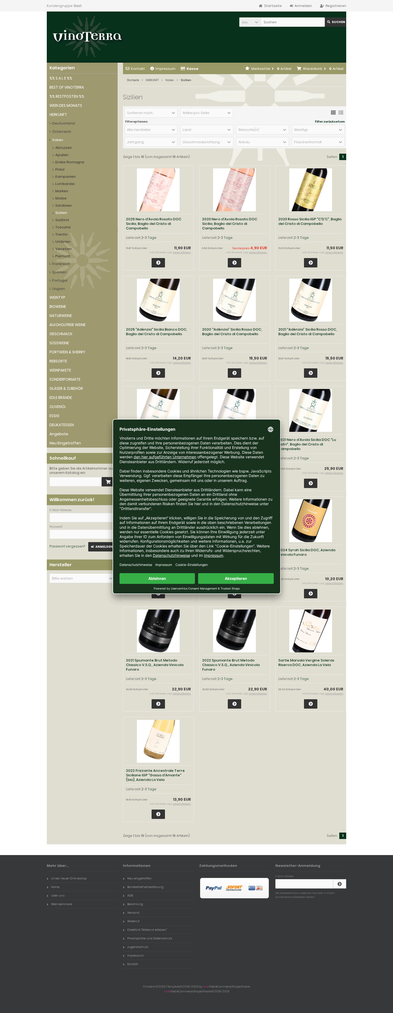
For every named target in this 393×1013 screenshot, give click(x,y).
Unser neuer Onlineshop (69, 878)
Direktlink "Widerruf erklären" (147, 930)
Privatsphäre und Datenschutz (149, 938)
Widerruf (133, 921)
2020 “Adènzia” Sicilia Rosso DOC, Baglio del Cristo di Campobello (232, 332)
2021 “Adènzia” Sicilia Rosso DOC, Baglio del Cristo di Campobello (307, 332)
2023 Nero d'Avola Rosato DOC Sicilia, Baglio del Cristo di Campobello (229, 224)
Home (55, 887)
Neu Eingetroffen (65, 443)
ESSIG (54, 415)
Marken (61, 191)
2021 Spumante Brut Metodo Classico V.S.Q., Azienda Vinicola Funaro (154, 665)
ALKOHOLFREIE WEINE (67, 324)
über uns (57, 895)
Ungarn (58, 288)
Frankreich (61, 263)
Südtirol (62, 219)
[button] (250, 22)
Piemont (62, 256)
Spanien (59, 272)
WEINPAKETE (60, 370)
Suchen (335, 22)
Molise (61, 198)
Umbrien (62, 241)
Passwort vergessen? (67, 546)
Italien (57, 139)
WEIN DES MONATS (65, 105)
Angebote (58, 434)
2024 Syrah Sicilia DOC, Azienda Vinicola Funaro (306, 552)
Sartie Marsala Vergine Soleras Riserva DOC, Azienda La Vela (306, 662)
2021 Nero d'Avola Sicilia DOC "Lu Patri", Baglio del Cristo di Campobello (307, 444)
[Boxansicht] (333, 112)
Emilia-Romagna (69, 162)
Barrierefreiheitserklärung (145, 887)
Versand (133, 912)
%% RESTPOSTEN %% (66, 96)
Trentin (61, 234)
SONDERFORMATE (64, 379)
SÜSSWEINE (59, 343)
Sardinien (63, 205)
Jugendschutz (137, 947)
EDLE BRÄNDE (60, 397)
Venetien (63, 248)
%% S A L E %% (60, 78)
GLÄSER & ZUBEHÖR (66, 388)
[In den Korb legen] (108, 481)
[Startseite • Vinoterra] (87, 37)
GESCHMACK (60, 334)
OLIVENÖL (57, 406)
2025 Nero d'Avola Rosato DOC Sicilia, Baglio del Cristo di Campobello (153, 224)
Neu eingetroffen (139, 878)
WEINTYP (57, 297)
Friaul (59, 169)
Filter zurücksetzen (330, 121)
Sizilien (61, 212)
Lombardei (65, 183)
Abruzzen (63, 147)
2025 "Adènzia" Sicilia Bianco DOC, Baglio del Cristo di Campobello (156, 332)
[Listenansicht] (341, 112)
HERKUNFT (58, 114)
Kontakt (138, 68)
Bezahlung (135, 904)
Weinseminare (61, 904)
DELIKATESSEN (61, 425)
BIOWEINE (57, 306)
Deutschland (63, 123)
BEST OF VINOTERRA (66, 87)
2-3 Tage (148, 237)
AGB (130, 895)
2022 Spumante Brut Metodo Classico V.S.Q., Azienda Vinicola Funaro (231, 665)
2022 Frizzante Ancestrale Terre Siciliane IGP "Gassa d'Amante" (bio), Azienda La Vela (155, 775)
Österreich (61, 131)
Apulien (61, 154)
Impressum (165, 68)
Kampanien (65, 176)
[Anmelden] (339, 883)
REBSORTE (58, 361)
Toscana (63, 227)
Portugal (59, 280)
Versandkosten (182, 252)
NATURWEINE (60, 315)
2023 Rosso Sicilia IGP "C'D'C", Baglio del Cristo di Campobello (310, 221)
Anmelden (101, 547)
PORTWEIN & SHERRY (67, 352)
